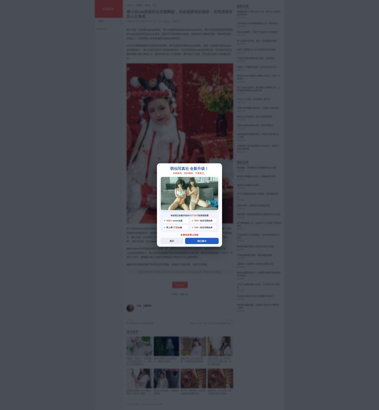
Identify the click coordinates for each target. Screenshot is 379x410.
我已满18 (201, 241)
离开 (172, 241)
